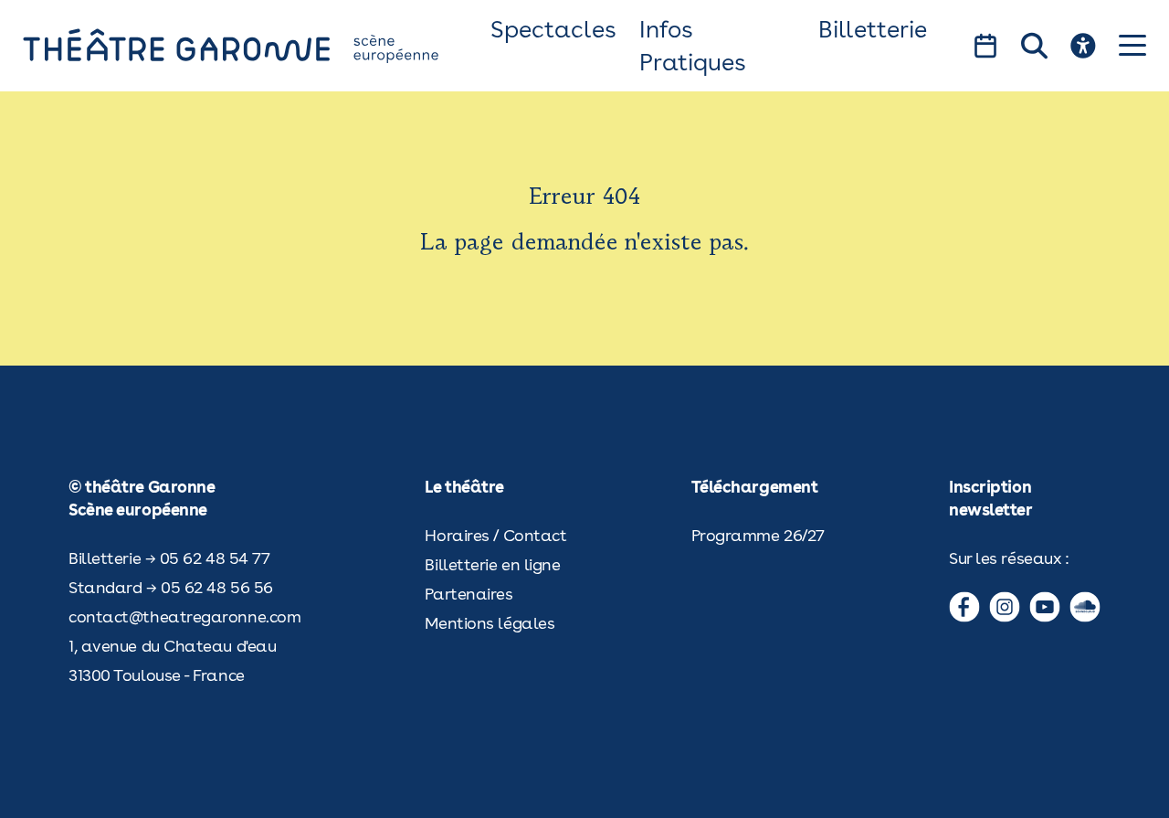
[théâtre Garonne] (256, 45)
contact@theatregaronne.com (184, 616)
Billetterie (872, 29)
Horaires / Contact (495, 535)
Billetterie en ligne (492, 564)
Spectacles (553, 29)
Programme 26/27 (758, 535)
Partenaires (468, 593)
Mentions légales (489, 622)
